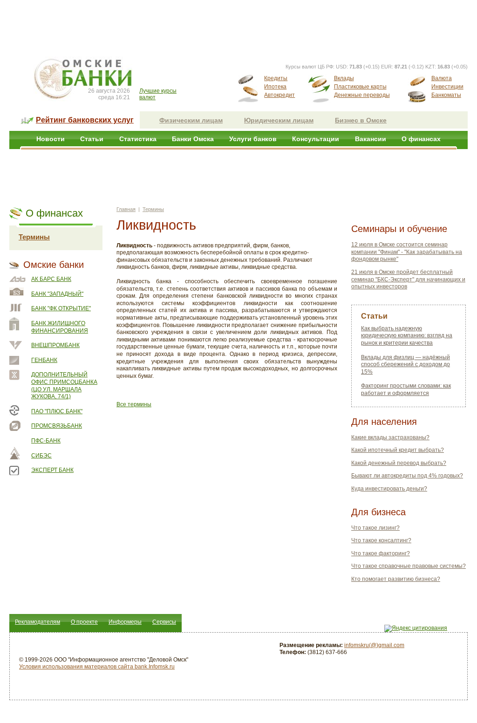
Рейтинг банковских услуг (85, 120)
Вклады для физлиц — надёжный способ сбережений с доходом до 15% (405, 364)
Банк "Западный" (57, 294)
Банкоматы (446, 95)
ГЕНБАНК (44, 360)
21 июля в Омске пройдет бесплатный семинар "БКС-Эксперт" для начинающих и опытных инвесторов (408, 279)
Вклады (344, 78)
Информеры (125, 622)
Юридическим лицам (278, 120)
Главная (126, 209)
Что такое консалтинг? (381, 540)
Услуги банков (253, 139)
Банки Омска (193, 139)
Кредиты (275, 78)
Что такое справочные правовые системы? (408, 566)
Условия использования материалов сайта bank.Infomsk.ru (97, 666)
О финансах (421, 139)
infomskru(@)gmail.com (374, 645)
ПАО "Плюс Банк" (56, 411)
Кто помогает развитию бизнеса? (395, 579)
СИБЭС (41, 455)
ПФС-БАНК (46, 440)
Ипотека (275, 86)
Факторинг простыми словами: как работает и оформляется (406, 389)
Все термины (133, 404)
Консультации (315, 139)
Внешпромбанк (55, 345)
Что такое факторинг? (380, 553)
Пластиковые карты (360, 86)
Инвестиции (447, 86)
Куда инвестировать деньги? (389, 488)
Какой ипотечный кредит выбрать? (397, 450)
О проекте (84, 622)
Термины (34, 237)
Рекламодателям (37, 622)
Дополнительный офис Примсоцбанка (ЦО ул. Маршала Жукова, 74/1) (64, 385)
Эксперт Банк (52, 470)
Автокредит (279, 95)
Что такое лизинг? (375, 528)
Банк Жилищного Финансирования (59, 327)
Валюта (441, 78)
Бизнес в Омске (361, 120)
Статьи (91, 139)
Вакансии (370, 139)
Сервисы (164, 622)
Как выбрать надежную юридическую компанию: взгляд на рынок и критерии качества (406, 335)
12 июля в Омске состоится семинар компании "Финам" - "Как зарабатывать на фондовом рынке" (406, 251)
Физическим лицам (191, 120)
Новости (50, 139)
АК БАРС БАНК (51, 279)
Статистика (138, 139)
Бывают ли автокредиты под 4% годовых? (407, 475)
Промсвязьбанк (56, 426)
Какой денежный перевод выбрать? (398, 463)
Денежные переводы (362, 95)
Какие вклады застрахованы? (390, 437)
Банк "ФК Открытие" (61, 308)
